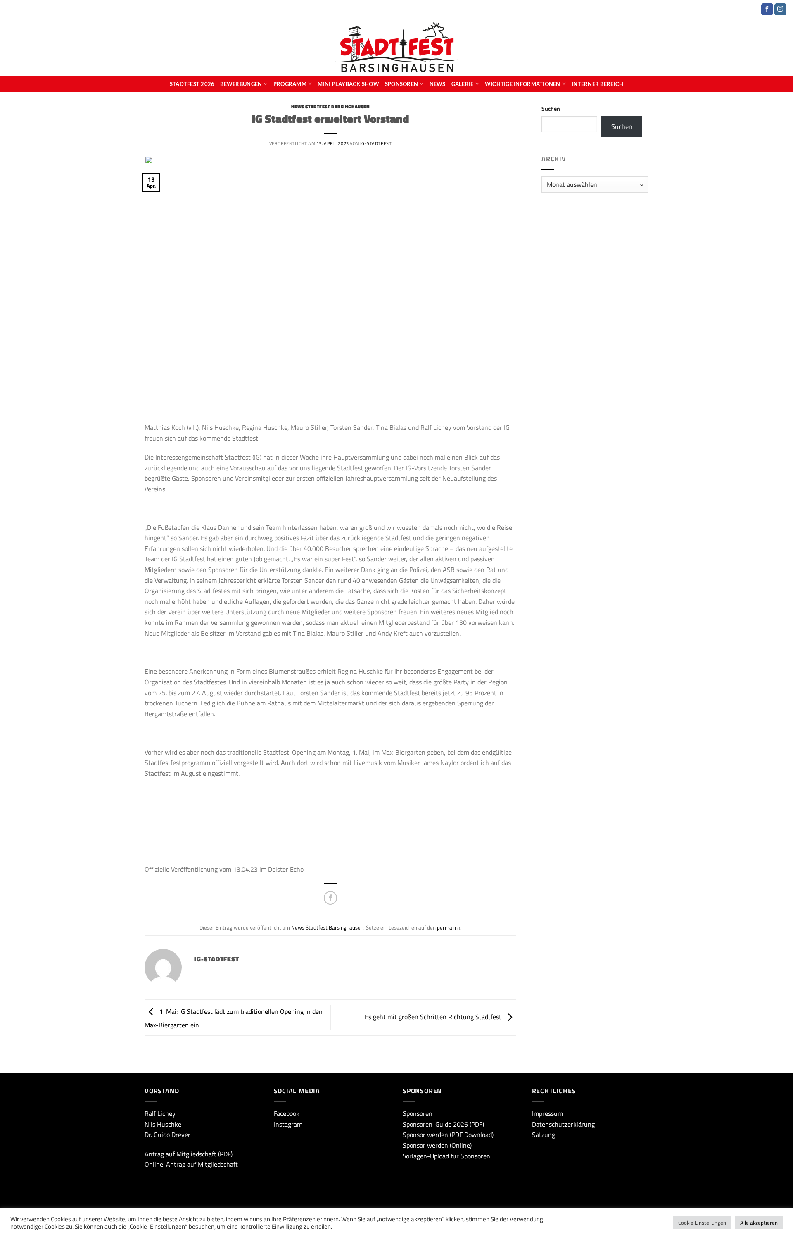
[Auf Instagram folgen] (780, 9)
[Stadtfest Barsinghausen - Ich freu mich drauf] (396, 47)
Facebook (286, 1113)
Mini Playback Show (348, 84)
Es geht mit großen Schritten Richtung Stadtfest (434, 1017)
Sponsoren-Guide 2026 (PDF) (443, 1124)
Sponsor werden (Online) (437, 1145)
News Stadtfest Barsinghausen (330, 106)
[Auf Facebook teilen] (330, 898)
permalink (448, 927)
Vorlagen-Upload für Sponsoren (446, 1156)
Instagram (288, 1124)
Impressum (547, 1113)
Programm (289, 84)
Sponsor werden (425, 1134)
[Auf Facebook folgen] (767, 9)
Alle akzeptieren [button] (759, 1222)
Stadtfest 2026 (192, 84)
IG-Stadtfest (376, 143)
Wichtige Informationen (522, 84)
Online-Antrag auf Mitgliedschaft (191, 1164)
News (438, 84)
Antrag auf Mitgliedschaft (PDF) (189, 1154)
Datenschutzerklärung (563, 1124)
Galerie (462, 84)
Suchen (550, 108)
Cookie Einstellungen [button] (702, 1222)
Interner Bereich (597, 84)
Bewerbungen (241, 84)
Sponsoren (401, 84)
